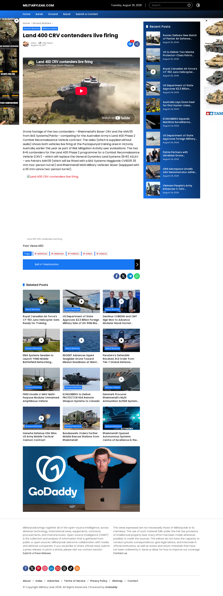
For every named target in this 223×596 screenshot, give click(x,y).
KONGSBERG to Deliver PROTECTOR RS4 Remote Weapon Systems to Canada (81, 398)
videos (103, 253)
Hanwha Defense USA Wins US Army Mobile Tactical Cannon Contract (40, 437)
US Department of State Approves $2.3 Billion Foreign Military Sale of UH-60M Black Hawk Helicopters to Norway (81, 320)
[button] (189, 5)
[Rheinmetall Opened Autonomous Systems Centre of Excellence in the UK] (121, 418)
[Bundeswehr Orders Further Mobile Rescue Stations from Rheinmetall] (81, 418)
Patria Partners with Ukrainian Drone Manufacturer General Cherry (177, 154)
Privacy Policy (98, 581)
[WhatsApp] (137, 276)
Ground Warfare (32, 28)
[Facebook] (117, 276)
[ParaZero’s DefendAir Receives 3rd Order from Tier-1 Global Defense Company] (121, 340)
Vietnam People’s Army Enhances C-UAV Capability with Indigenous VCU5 (180, 187)
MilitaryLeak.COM (38, 5)
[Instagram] (45, 568)
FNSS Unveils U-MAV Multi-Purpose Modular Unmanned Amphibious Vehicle (41, 398)
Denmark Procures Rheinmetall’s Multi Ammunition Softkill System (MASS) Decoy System (120, 398)
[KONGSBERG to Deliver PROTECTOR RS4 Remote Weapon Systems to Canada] (81, 379)
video (89, 253)
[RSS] (77, 568)
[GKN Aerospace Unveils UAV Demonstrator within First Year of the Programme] (153, 172)
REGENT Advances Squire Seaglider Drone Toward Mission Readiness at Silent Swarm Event (80, 359)
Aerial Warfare (32, 309)
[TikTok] (71, 568)
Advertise (53, 581)
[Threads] (64, 568)
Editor (33, 43)
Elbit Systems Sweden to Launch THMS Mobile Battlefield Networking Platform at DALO (38, 359)
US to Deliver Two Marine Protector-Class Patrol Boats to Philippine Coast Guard (179, 53)
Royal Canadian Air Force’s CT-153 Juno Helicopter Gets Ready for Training (41, 320)
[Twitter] (123, 276)
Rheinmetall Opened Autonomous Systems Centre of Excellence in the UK (120, 437)
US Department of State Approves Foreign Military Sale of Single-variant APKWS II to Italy (179, 137)
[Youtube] (58, 568)
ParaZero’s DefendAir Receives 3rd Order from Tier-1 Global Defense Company (118, 359)
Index (39, 581)
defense (59, 253)
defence (42, 253)
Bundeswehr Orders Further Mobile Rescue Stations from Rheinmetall (81, 437)
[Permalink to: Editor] (27, 44)
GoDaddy (111, 587)
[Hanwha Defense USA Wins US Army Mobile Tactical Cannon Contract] (41, 418)
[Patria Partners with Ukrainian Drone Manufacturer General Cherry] (153, 155)
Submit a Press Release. (37, 553)
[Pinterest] (38, 568)
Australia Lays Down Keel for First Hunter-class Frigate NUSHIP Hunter (179, 104)
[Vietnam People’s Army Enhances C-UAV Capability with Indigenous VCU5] (153, 189)
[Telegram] (130, 276)
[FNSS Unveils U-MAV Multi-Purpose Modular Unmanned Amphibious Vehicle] (41, 379)
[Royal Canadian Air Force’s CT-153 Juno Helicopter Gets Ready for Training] (41, 301)
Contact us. (120, 553)
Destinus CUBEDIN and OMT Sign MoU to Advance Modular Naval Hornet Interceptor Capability (120, 320)
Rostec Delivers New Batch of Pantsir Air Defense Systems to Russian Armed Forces (180, 37)
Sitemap (117, 581)
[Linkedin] (51, 568)
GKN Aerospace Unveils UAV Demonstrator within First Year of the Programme (179, 170)
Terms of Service (74, 581)
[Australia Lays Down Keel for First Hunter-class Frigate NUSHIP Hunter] (153, 105)
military (75, 253)
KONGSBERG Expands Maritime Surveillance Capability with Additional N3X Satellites (179, 120)
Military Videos (50, 28)
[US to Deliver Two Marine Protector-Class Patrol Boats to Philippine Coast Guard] (153, 55)
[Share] (137, 44)
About (27, 581)
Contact (133, 581)
